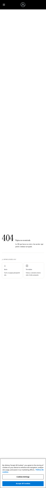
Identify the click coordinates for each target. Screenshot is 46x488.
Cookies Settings (23, 477)
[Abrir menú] (4, 5)
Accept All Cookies (23, 483)
